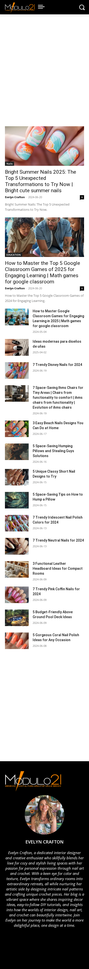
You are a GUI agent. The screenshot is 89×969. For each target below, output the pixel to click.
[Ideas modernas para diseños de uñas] (17, 347)
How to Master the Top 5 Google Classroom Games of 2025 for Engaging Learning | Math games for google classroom (42, 272)
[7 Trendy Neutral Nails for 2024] (17, 546)
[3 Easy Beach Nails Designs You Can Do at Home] (17, 429)
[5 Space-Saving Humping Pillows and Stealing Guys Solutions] (17, 451)
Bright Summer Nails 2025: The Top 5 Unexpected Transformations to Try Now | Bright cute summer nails (40, 181)
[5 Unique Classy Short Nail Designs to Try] (17, 477)
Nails (9, 163)
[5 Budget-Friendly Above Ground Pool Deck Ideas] (17, 618)
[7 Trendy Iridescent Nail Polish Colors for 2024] (17, 523)
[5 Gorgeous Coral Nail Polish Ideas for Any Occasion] (17, 640)
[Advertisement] (44, 72)
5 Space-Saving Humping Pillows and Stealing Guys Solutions (53, 451)
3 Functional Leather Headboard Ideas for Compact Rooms (58, 568)
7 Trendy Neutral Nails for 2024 (58, 540)
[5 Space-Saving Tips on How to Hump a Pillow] (17, 500)
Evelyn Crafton (15, 197)
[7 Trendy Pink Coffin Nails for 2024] (17, 595)
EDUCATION (13, 254)
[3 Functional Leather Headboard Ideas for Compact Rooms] (17, 569)
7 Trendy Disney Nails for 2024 (57, 365)
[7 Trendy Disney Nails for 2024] (17, 370)
